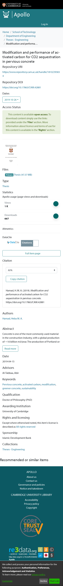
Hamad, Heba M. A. (12, 318)
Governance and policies (31, 484)
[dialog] (31, 573)
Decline (43, 581)
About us (31, 476)
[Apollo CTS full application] (31, 538)
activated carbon (32, 384)
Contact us (31, 480)
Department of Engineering (21, 35)
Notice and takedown (31, 488)
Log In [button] (44, 24)
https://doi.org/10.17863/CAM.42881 (21, 87)
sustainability (29, 388)
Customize (7, 581)
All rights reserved (25, 426)
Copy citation (17, 279)
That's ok (54, 581)
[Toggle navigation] (56, 24)
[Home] (16, 4)
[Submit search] (34, 24)
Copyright (31, 507)
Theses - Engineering (17, 39)
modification (49, 384)
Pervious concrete (12, 384)
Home (6, 32)
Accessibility (31, 499)
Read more (10, 348)
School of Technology (24, 32)
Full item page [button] (32, 253)
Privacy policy (31, 503)
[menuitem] (38, 24)
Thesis (5, 186)
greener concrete (11, 388)
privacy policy (38, 574)
